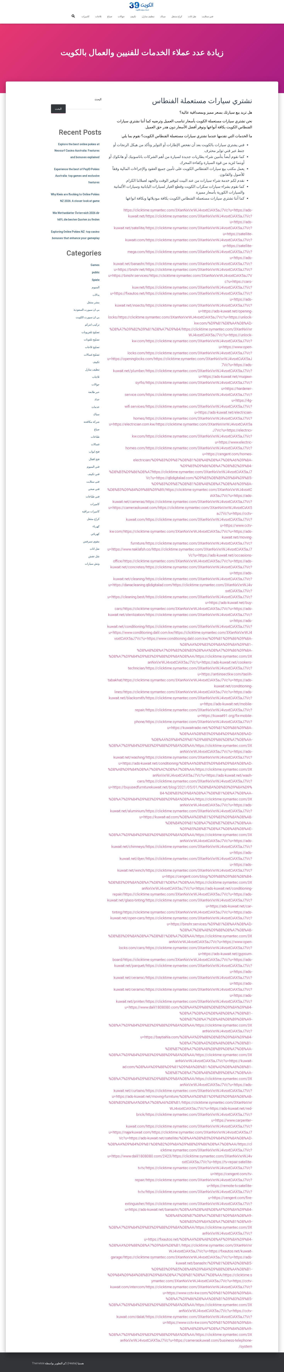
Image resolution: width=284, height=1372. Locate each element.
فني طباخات (92, 496)
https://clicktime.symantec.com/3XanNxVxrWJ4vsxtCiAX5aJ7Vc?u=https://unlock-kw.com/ (192, 335)
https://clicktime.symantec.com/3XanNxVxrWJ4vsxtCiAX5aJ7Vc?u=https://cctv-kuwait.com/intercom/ (181, 1281)
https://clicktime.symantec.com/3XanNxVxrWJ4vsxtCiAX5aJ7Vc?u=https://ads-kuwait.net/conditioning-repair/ (182, 888)
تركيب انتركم (92, 324)
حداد (96, 399)
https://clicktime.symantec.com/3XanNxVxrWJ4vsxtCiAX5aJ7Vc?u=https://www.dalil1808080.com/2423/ (179, 1150)
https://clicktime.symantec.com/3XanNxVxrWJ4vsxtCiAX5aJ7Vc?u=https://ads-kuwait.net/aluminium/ (181, 805)
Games (95, 265)
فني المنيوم (93, 466)
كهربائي (95, 533)
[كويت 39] (142, 7)
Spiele (95, 279)
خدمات (95, 406)
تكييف (133, 16)
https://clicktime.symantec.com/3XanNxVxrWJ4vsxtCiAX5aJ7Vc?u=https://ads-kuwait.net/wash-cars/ (194, 775)
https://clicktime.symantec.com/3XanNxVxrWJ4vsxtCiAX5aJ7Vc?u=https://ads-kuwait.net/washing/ (182, 751)
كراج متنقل (176, 16)
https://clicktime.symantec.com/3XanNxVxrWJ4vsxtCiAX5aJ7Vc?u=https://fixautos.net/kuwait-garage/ (181, 1251)
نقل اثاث (192, 16)
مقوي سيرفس (91, 541)
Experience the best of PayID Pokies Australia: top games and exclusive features (76, 176)
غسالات (95, 444)
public (95, 272)
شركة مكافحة (91, 421)
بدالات (96, 294)
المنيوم (95, 287)
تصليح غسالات (91, 354)
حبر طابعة (93, 392)
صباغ (109, 16)
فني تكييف (93, 474)
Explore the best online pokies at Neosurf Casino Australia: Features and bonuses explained (76, 151)
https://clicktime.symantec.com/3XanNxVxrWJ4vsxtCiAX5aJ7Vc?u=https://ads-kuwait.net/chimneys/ (181, 841)
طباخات (95, 436)
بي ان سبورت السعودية (86, 309)
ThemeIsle (38, 1363)
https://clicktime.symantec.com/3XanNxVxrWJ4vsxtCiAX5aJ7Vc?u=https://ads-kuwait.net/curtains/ (183, 1084)
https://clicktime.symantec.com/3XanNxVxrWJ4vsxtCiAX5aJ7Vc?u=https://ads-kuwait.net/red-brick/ (194, 1108)
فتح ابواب (94, 451)
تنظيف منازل (148, 16)
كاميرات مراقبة (90, 511)
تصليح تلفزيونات (90, 332)
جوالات (121, 16)
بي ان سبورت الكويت (87, 317)
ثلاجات (98, 16)
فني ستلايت (207, 16)
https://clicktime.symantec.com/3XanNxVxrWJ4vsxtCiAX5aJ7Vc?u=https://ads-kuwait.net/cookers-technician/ (190, 662)
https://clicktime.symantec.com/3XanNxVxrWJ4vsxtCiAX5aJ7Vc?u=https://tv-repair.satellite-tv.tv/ (195, 1162)
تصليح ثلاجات (92, 347)
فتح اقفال (94, 459)
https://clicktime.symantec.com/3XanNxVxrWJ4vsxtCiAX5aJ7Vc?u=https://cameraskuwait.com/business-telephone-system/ (186, 1340)
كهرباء (96, 526)
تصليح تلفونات (91, 339)
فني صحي (93, 488)
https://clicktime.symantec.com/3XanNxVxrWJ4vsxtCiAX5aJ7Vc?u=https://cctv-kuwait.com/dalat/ (184, 1311)
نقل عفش (93, 556)
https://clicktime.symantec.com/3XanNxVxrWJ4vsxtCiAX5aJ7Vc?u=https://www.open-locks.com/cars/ (185, 942)
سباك (163, 16)
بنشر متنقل (93, 302)
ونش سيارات (92, 563)
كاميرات (85, 16)
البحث (98, 99)
